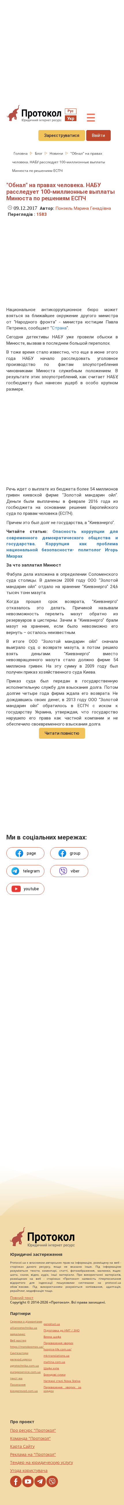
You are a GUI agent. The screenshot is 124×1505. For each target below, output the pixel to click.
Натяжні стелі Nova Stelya (62, 1381)
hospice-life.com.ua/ (58, 1349)
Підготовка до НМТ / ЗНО (62, 1330)
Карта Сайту (22, 1446)
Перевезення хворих (58, 1343)
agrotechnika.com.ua (24, 1366)
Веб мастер (18, 1340)
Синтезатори (19, 1353)
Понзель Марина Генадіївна (83, 208)
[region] (62, 52)
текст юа (16, 1378)
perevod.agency (21, 1359)
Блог (39, 153)
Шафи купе (51, 1368)
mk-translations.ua (56, 1355)
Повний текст (21, 1297)
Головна (21, 153)
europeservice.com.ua (25, 1372)
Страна (59, 328)
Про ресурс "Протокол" (33, 1430)
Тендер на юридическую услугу (41, 1462)
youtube (31, 889)
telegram (31, 871)
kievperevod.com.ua (24, 1391)
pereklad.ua (52, 1324)
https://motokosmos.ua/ (27, 1347)
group (75, 853)
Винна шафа (52, 1337)
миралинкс (17, 1334)
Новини (57, 153)
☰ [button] (90, 118)
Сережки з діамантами (26, 1321)
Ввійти (98, 135)
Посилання (18, 1384)
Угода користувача (29, 1470)
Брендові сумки (54, 1374)
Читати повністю (62, 733)
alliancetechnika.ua (23, 1328)
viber (75, 871)
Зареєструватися (61, 135)
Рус (70, 111)
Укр (70, 118)
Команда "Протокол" (30, 1438)
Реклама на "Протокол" (33, 1454)
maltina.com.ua (54, 1362)
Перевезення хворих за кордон (62, 1389)
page (31, 853)
